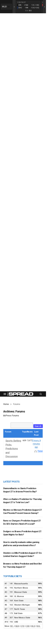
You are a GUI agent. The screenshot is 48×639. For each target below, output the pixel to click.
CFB (22, 626)
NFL (12, 626)
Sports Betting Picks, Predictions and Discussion (13, 448)
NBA (17, 626)
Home (6, 404)
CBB (28, 626)
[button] (4, 394)
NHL (38, 626)
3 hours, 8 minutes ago (36, 443)
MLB (33, 626)
